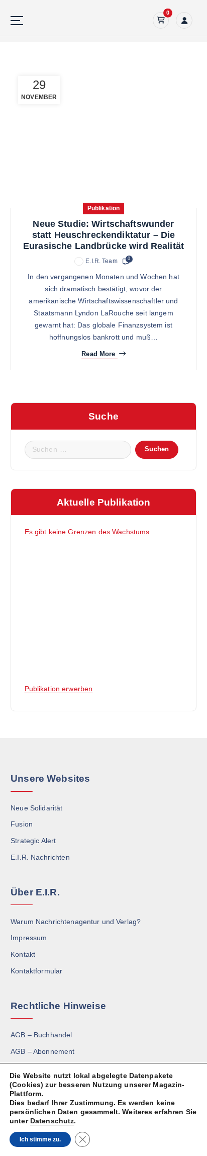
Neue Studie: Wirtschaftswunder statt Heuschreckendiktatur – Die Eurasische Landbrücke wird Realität (103, 235)
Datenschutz (52, 1121)
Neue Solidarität (36, 808)
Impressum (29, 938)
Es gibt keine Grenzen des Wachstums (87, 532)
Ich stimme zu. (40, 1139)
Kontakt (23, 954)
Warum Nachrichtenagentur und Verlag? (76, 922)
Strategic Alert (33, 841)
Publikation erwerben (59, 689)
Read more (98, 354)
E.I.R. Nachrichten (40, 857)
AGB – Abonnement (42, 1051)
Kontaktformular (36, 971)
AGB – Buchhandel (41, 1035)
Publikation (103, 208)
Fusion (22, 824)
